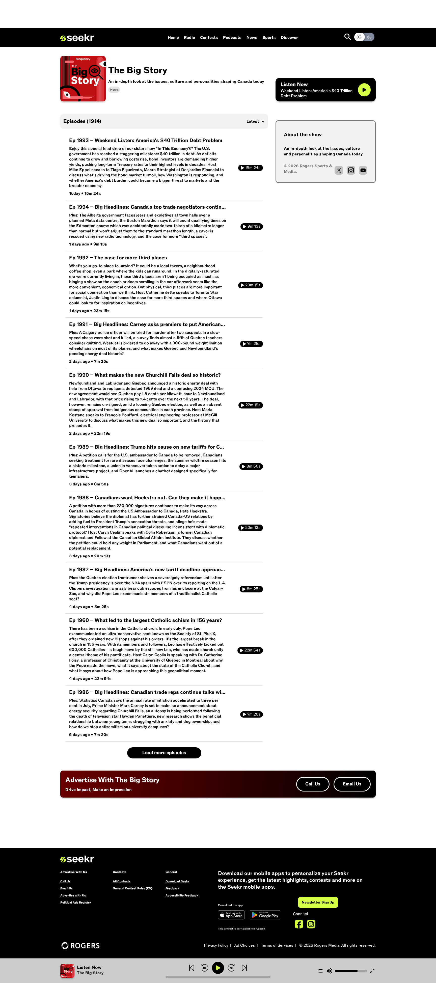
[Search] (347, 37)
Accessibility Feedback (182, 895)
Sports (269, 37)
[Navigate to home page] (77, 37)
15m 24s (252, 168)
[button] (113, 971)
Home (173, 37)
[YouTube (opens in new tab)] (363, 170)
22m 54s (252, 650)
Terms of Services (277, 945)
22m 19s (253, 405)
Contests (209, 37)
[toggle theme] (364, 37)
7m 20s (253, 714)
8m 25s (253, 589)
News (252, 37)
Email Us (352, 784)
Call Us (312, 784)
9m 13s (254, 226)
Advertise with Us (73, 895)
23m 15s (252, 285)
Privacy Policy (216, 945)
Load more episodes (164, 753)
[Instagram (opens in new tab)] (351, 170)
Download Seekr (177, 881)
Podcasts (232, 37)
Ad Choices (244, 945)
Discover (289, 37)
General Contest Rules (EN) (132, 888)
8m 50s (253, 466)
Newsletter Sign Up (318, 902)
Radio (189, 37)
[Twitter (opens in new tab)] (339, 170)
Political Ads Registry (75, 902)
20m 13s (252, 527)
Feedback (172, 888)
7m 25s (253, 343)
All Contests (121, 881)
